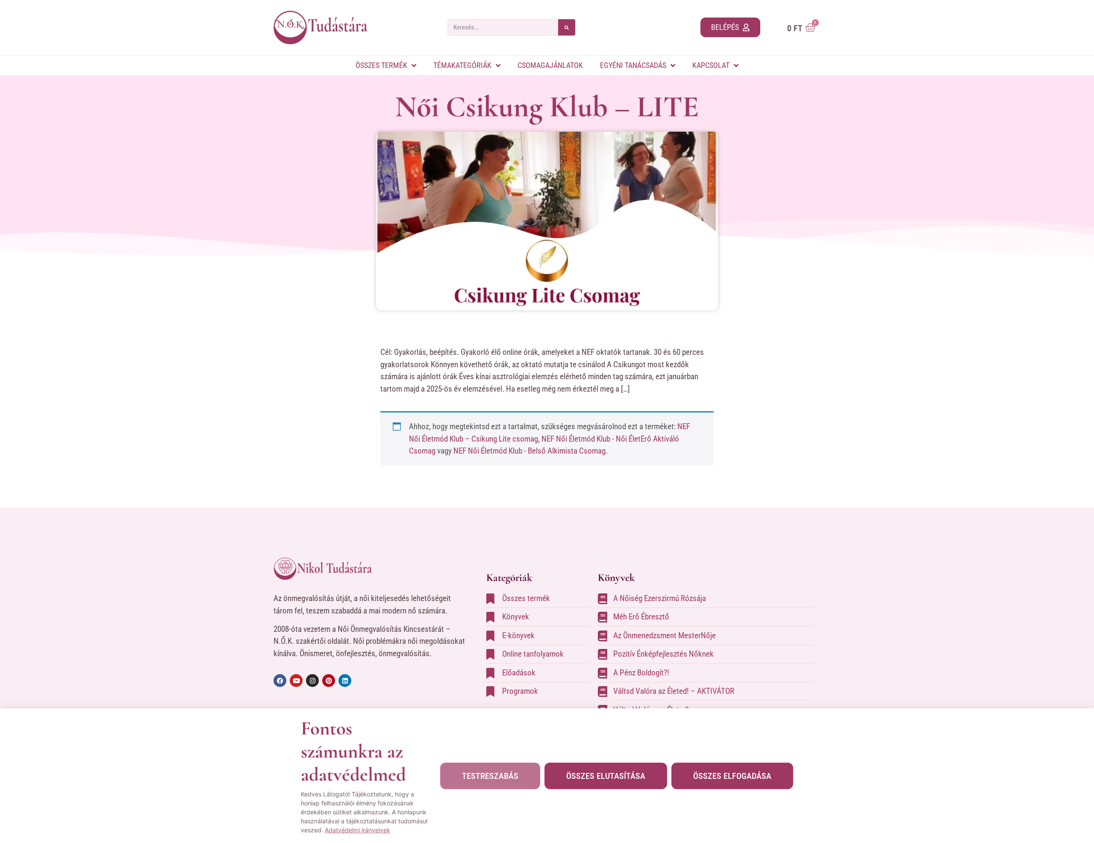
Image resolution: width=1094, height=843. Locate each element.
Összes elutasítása (605, 776)
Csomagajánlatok (550, 65)
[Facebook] (280, 680)
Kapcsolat (710, 65)
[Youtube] (296, 680)
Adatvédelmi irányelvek (357, 830)
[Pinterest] (328, 680)
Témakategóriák (462, 65)
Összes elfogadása (732, 776)
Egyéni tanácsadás (633, 65)
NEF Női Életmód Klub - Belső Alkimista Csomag (529, 451)
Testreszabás (490, 776)
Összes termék (381, 65)
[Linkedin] (344, 680)
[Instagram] (312, 680)
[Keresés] (566, 27)
